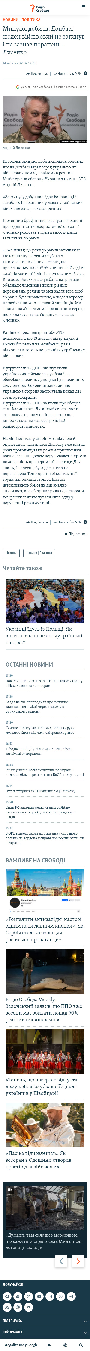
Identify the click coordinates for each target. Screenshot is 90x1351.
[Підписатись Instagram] (49, 1296)
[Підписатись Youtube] (39, 1296)
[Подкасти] (65, 1345)
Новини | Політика (21, 20)
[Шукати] (81, 1345)
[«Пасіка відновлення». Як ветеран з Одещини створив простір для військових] (45, 1125)
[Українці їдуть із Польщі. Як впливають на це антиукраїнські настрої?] (45, 601)
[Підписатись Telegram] (71, 1296)
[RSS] (7, 1307)
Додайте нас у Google (21, 1345)
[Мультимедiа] (49, 1345)
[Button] (37, 74)
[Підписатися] (28, 1307)
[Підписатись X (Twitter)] (28, 1296)
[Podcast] (17, 1307)
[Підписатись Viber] (60, 1296)
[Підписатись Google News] (17, 1296)
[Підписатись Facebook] (7, 1296)
